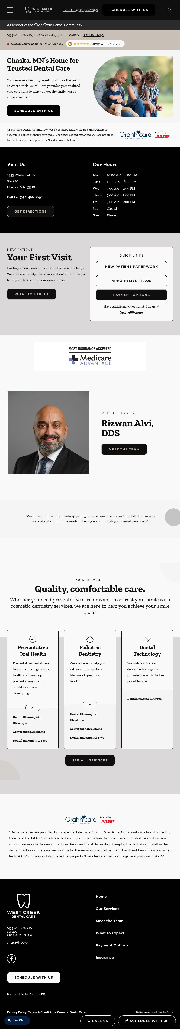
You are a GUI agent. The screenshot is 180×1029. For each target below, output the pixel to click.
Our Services (107, 909)
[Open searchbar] (169, 10)
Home (101, 896)
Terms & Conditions (42, 1012)
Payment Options (131, 295)
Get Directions (30, 211)
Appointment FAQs (132, 281)
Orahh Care (78, 1012)
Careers (62, 1012)
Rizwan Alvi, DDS (127, 428)
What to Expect (31, 294)
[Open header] (11, 10)
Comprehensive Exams (29, 732)
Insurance (105, 957)
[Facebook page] (11, 958)
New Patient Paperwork (131, 267)
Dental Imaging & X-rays (30, 740)
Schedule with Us (129, 10)
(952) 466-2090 (93, 35)
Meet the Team (124, 449)
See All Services (90, 760)
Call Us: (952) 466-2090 (80, 10)
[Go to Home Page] (38, 10)
